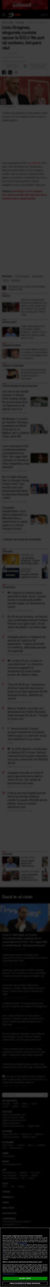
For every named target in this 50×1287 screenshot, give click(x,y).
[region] (25, 1257)
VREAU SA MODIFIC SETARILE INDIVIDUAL (24, 1283)
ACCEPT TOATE (25, 1278)
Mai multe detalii (23, 1243)
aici (3, 1253)
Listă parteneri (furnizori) (9, 1273)
